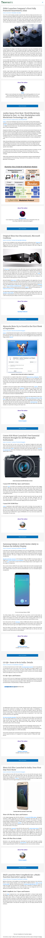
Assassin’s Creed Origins (8, 292)
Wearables (14, 12)
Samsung (14, 548)
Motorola (14, 330)
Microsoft (38, 242)
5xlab (5, 124)
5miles (4, 121)
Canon (4, 506)
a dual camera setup (33, 828)
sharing (36, 386)
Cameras (14, 442)
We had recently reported (27, 667)
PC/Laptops (14, 879)
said (39, 273)
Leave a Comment (7, 12)
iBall (8, 894)
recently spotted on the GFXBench (15, 560)
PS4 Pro (27, 287)
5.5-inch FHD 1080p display (31, 817)
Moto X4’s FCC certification (33, 377)
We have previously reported (9, 559)
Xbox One (7, 269)
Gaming (13, 240)
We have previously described (9, 717)
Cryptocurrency (15, 119)
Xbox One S (13, 280)
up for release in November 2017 (14, 285)
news (9, 486)
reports (19, 822)
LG (12, 664)
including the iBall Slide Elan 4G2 (31, 884)
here (8, 561)
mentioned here (33, 402)
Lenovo (4, 333)
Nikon (12, 448)
